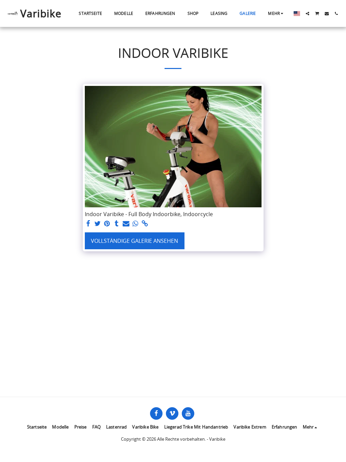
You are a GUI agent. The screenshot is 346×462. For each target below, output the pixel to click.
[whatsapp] (135, 223)
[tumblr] (116, 223)
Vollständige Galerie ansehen (134, 241)
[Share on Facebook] (88, 223)
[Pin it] (107, 223)
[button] (307, 13)
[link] (145, 223)
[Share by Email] (126, 223)
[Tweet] (97, 223)
